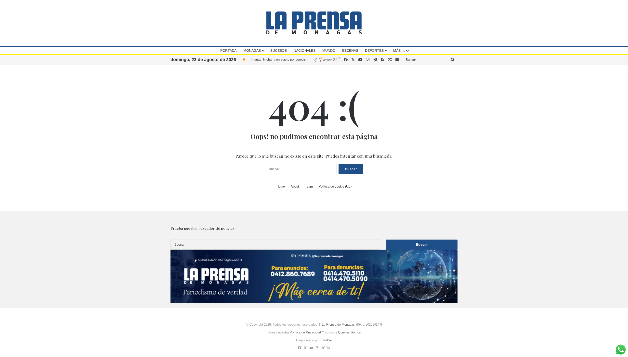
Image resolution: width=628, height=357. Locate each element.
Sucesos (278, 50)
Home (280, 186)
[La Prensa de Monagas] (314, 23)
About (295, 186)
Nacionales (304, 50)
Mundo (328, 50)
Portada (228, 50)
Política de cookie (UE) (335, 186)
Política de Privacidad (305, 332)
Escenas (350, 50)
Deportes (374, 50)
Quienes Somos (349, 332)
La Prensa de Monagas (338, 324)
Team (309, 186)
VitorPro (326, 340)
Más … (399, 50)
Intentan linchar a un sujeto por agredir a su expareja (288, 56)
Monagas (252, 50)
